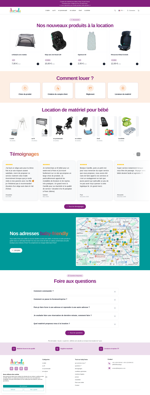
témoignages (78, 368)
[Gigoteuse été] (91, 41)
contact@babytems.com (118, 368)
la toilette (87, 10)
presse (77, 377)
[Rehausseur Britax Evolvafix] (124, 41)
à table (47, 10)
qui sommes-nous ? (80, 363)
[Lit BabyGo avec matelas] (25, 41)
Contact (77, 385)
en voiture (73, 10)
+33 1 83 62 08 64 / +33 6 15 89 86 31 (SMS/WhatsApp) (122, 363)
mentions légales (79, 374)
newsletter (78, 379)
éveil (80, 10)
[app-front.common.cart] (138, 10)
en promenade (62, 10)
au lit (53, 10)
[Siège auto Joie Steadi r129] (58, 41)
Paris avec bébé (79, 382)
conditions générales (80, 371)
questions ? (78, 366)
